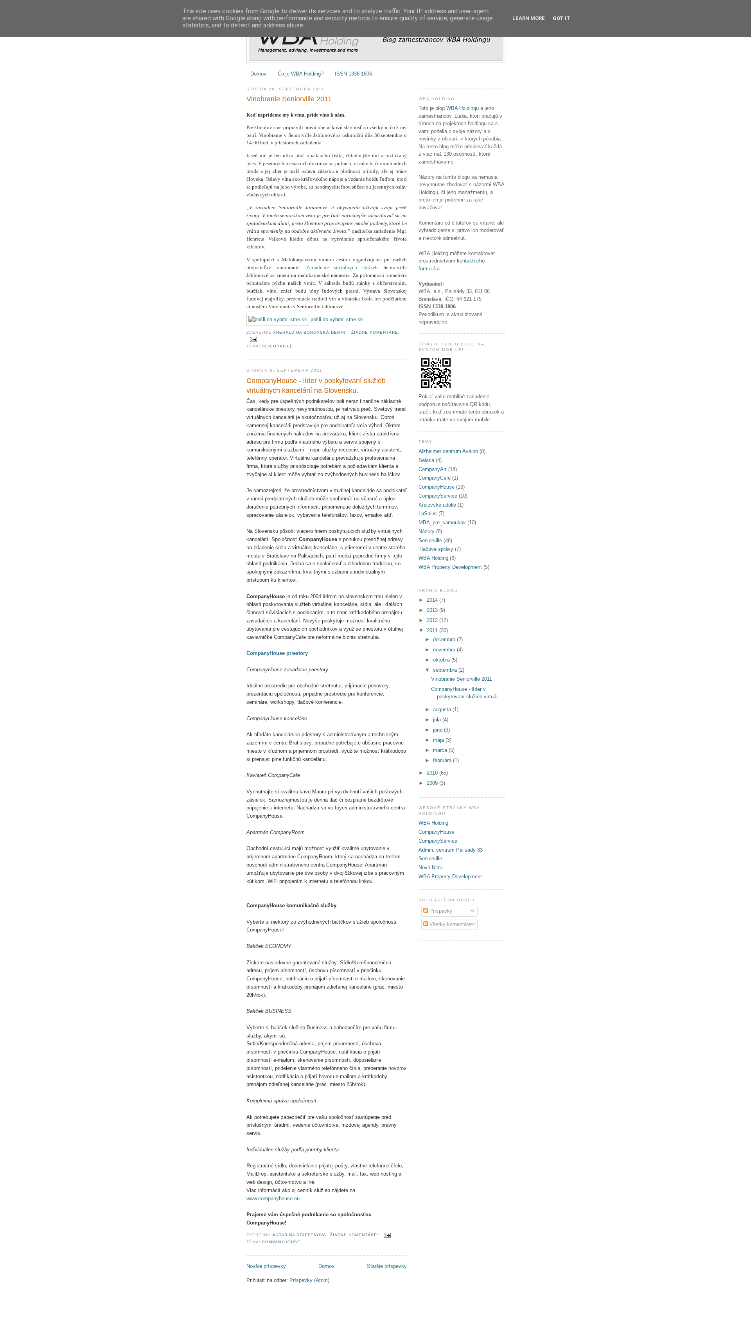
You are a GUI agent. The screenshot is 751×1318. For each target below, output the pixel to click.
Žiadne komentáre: (375, 332)
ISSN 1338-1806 (353, 74)
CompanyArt (433, 469)
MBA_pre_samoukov (442, 522)
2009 (433, 783)
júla (437, 720)
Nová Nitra (430, 867)
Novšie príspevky (266, 1266)
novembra (445, 650)
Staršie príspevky (387, 1266)
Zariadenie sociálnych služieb (342, 267)
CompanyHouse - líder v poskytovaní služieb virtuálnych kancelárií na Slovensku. (316, 385)
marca (441, 750)
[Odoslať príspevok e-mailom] (253, 339)
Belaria (426, 460)
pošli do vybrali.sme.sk (336, 319)
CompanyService (438, 496)
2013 (433, 610)
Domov (258, 74)
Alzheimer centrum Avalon (448, 451)
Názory (427, 531)
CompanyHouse (281, 1242)
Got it (561, 18)
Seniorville (277, 346)
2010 (433, 773)
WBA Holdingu (462, 108)
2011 (433, 630)
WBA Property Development (450, 567)
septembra (445, 670)
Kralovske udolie (437, 505)
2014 (433, 600)
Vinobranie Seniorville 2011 (289, 99)
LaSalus (428, 513)
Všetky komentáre (449, 924)
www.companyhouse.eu (273, 1198)
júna (438, 730)
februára (443, 760)
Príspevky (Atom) (309, 1280)
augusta (443, 709)
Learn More (528, 18)
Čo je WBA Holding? (300, 74)
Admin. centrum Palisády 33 (451, 850)
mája (439, 740)
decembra (445, 639)
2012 (433, 620)
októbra (442, 660)
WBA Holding (433, 558)
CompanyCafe (435, 478)
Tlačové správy (436, 549)
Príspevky (440, 911)
